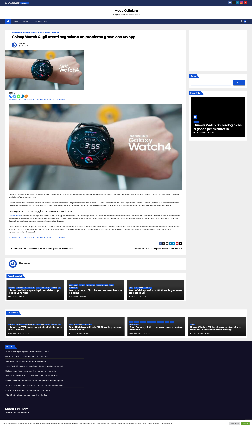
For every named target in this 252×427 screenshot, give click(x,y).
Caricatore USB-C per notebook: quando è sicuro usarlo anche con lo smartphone (34, 385)
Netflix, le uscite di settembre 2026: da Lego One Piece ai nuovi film (29, 390)
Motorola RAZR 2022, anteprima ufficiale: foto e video (157, 249)
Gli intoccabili (91, 285)
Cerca (193, 76)
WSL (60, 287)
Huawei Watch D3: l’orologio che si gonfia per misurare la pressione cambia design (216, 328)
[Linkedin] (22, 96)
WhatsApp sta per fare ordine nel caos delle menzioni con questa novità (215, 129)
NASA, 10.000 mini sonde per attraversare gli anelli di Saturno (27, 395)
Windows (54, 287)
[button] (241, 21)
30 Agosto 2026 (201, 132)
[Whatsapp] (18, 96)
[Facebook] (11, 96)
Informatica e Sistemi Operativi (25, 287)
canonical (12, 287)
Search (239, 83)
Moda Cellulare (126, 11)
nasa (131, 287)
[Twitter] (14, 96)
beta (20, 32)
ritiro (111, 285)
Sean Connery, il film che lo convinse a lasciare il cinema (95, 291)
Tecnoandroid (61, 99)
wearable (55, 32)
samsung (48, 32)
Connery (82, 285)
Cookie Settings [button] (234, 423)
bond (70, 285)
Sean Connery (73, 287)
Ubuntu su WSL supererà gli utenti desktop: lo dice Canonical (33, 291)
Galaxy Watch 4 (27, 32)
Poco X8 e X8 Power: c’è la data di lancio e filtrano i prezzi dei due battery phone (34, 380)
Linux (37, 287)
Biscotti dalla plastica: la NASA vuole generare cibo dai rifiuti (155, 291)
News (35, 32)
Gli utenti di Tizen (15, 216)
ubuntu (48, 287)
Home (15, 21)
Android (14, 32)
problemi (41, 32)
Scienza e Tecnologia (145, 287)
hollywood (100, 285)
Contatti (27, 21)
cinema (76, 285)
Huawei (192, 324)
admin (23, 43)
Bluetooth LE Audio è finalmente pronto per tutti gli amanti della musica (42, 249)
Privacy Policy (42, 21)
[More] (26, 96)
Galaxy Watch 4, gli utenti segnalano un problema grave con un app (32, 99)
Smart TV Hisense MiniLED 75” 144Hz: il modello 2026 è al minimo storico (31, 376)
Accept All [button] (245, 423)
